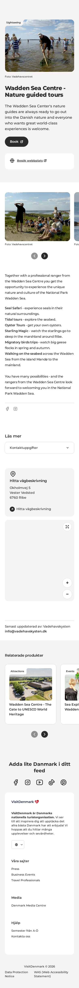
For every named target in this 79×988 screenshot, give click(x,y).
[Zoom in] (67, 583)
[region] (39, 560)
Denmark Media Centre (28, 905)
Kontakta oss (20, 936)
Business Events (23, 874)
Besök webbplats (30, 160)
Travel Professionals (25, 880)
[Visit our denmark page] (15, 782)
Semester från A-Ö (24, 931)
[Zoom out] (67, 594)
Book (14, 142)
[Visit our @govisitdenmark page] (51, 782)
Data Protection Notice (16, 974)
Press (15, 869)
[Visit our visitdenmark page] (39, 782)
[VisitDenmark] (25, 802)
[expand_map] (67, 526)
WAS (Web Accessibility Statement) (51, 974)
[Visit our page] (27, 782)
